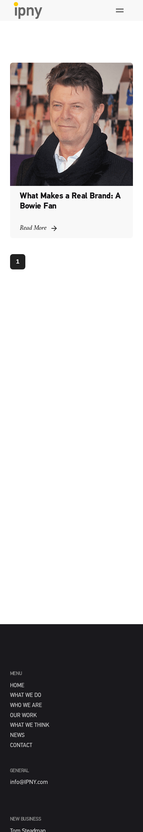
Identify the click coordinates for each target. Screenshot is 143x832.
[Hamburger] (119, 10)
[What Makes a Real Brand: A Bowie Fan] (71, 124)
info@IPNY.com (29, 782)
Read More (33, 228)
